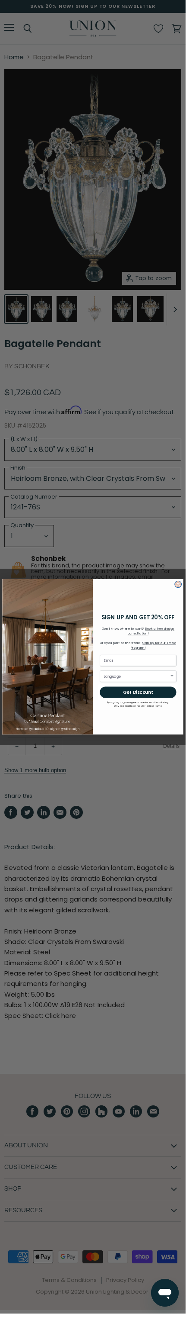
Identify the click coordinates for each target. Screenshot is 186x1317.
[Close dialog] (178, 584)
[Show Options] (172, 676)
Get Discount (138, 692)
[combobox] (137, 676)
